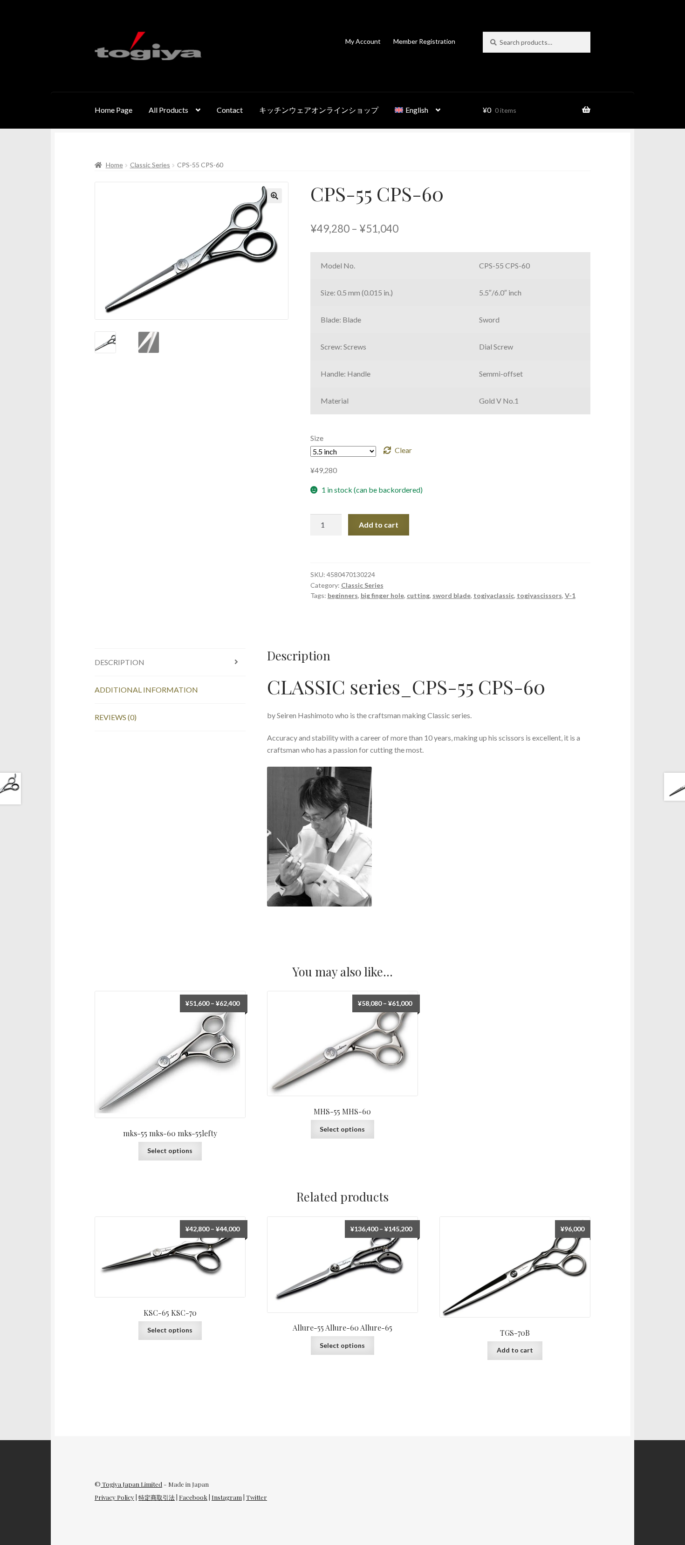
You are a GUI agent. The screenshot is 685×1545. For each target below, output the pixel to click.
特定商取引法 (156, 1497)
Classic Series (150, 165)
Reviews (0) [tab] (116, 717)
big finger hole (382, 595)
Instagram (227, 1497)
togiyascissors (539, 595)
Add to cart (378, 524)
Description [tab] (119, 662)
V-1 (570, 595)
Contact (230, 109)
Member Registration (424, 41)
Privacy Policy (114, 1497)
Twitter (256, 1497)
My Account (363, 41)
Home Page (113, 109)
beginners (343, 595)
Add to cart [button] (515, 1350)
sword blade (451, 595)
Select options (169, 1150)
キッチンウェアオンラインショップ (318, 109)
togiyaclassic (493, 595)
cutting (418, 595)
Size (316, 437)
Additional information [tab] (146, 689)
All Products (168, 109)
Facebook (193, 1497)
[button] (274, 195)
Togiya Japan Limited (131, 1484)
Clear (403, 450)
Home (114, 165)
